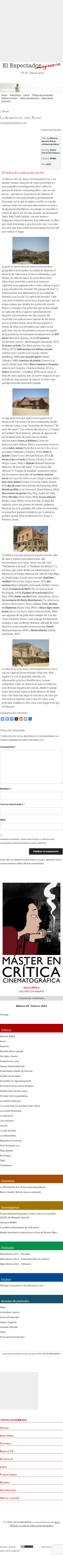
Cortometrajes (8, 1490)
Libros (26, 95)
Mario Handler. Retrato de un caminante (20, 1192)
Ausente (4, 1046)
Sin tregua (5, 1155)
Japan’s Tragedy (8, 1322)
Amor (3, 1041)
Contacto (6, 101)
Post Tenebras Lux (9, 1145)
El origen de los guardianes (14, 1096)
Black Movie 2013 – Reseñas (15, 1254)
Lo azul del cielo (8, 1130)
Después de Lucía (9, 1061)
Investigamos (7, 1435)
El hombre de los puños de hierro (17, 1086)
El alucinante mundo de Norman (16, 1071)
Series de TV (7, 1451)
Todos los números (29, 98)
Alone (3, 1307)
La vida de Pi (6, 1115)
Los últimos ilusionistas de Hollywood (19, 1227)
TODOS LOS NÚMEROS (13, 1420)
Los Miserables (8, 1135)
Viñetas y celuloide (10, 1498)
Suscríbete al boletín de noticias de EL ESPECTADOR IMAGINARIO (31, 1354)
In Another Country (10, 1312)
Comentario (8, 747)
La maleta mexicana (10, 1101)
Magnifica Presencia (10, 1140)
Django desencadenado (12, 1066)
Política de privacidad (42, 95)
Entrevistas (6, 1459)
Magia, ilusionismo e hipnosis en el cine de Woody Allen (28, 1232)
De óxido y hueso (9, 1056)
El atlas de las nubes (10, 1076)
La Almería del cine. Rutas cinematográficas (22, 1187)
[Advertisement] (31, 31)
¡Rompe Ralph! (7, 1036)
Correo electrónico (12, 804)
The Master (6, 1165)
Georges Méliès (8, 1222)
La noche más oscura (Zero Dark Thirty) (20, 1106)
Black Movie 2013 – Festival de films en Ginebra (24, 1259)
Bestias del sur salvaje (11, 1051)
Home (4, 95)
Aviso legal (47, 98)
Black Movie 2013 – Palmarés (15, 1264)
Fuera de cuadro (8, 1474)
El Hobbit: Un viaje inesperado (15, 1081)
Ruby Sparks (6, 1150)
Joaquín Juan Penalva (51, 130)
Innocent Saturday (9, 1317)
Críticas (4, 1427)
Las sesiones (7, 1120)
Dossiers (5, 1482)
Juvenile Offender (9, 1327)
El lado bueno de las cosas (13, 1091)
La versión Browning (10, 1111)
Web (3, 820)
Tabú (2, 1160)
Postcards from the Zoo (12, 1337)
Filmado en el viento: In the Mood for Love (21, 1285)
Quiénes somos (9, 98)
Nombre (5, 788)
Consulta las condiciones (31, 998)
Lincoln (3, 1125)
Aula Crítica (15, 95)
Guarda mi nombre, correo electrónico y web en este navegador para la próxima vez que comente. (27, 841)
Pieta (3, 1332)
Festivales (5, 1443)
